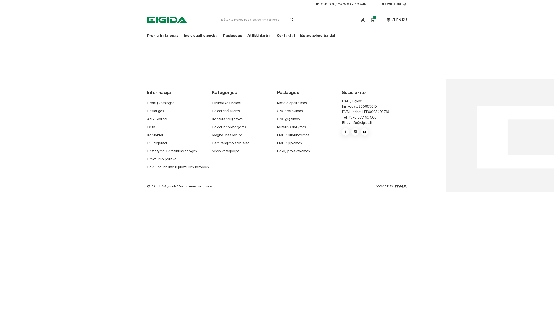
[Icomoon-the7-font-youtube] (364, 132)
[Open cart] (372, 20)
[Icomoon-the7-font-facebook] (345, 132)
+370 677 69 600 (362, 117)
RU (404, 20)
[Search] (291, 19)
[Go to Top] (545, 303)
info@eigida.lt (361, 122)
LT (393, 20)
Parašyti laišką (390, 4)
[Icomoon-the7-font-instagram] (355, 132)
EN (398, 20)
